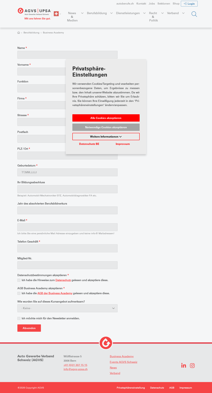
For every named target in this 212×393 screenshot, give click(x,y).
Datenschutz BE (89, 144)
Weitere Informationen (104, 136)
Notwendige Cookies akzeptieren (106, 127)
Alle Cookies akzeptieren (105, 118)
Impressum (123, 144)
